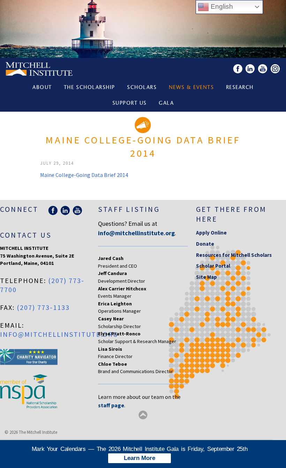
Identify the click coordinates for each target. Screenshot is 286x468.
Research (240, 87)
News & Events (191, 87)
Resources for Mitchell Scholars (234, 255)
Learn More (139, 458)
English (221, 6)
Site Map (206, 277)
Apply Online (211, 232)
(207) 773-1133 (43, 307)
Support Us (129, 103)
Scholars (142, 87)
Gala (166, 103)
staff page (111, 405)
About (42, 87)
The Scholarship (89, 87)
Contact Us (26, 235)
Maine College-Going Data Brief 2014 (84, 174)
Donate (205, 243)
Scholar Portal (213, 265)
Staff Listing (129, 209)
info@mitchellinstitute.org (59, 334)
